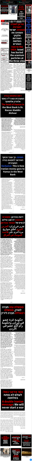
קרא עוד (23, 149)
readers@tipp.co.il (19, 1)
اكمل (11, 302)
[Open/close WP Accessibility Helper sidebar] (31, 460)
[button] (28, 56)
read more (10, 92)
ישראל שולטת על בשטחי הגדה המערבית (16, 440)
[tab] (6, 92)
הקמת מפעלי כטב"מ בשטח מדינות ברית (26, 437)
